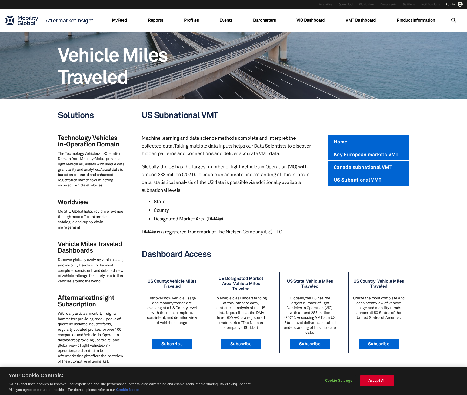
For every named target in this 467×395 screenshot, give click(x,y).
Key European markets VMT (366, 154)
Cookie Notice (127, 389)
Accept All (377, 381)
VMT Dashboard (361, 20)
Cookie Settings (338, 381)
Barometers (264, 20)
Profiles (191, 20)
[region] (233, 381)
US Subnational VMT (357, 180)
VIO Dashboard (310, 20)
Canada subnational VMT (363, 167)
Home (340, 142)
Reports (155, 20)
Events (225, 20)
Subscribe (172, 343)
